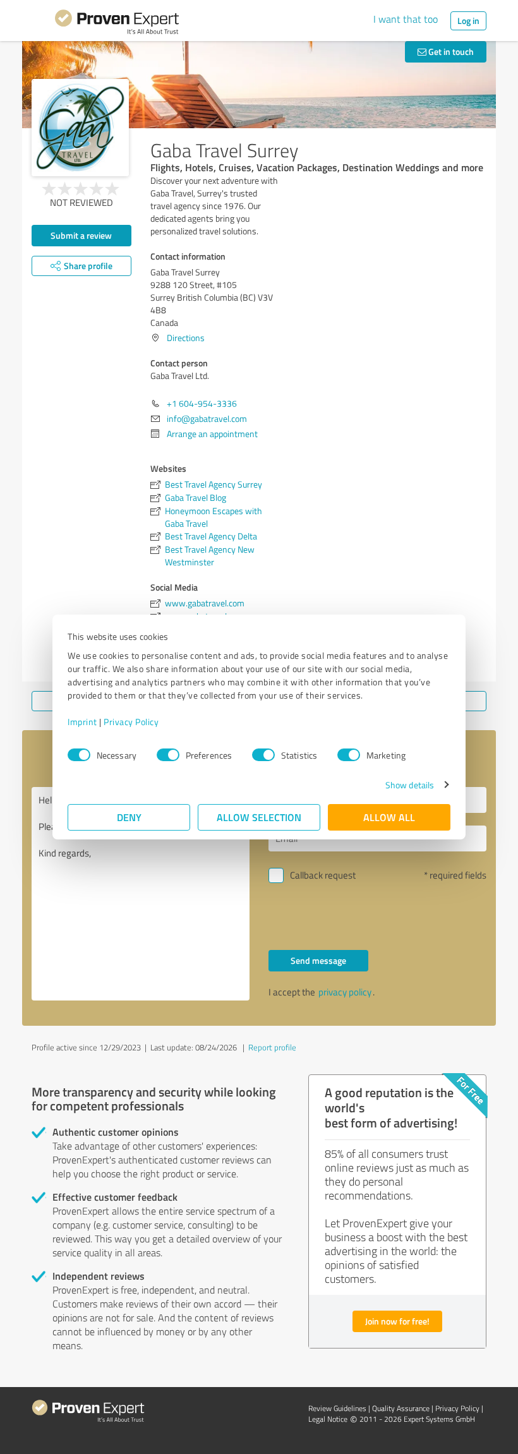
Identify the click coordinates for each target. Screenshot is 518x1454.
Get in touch (450, 51)
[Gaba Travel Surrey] (80, 127)
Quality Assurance (401, 1408)
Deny (129, 817)
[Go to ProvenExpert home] (117, 24)
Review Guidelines (337, 1408)
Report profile (272, 1047)
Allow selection (259, 817)
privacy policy (344, 992)
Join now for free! (397, 1321)
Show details (409, 785)
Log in (468, 21)
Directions (186, 338)
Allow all (389, 817)
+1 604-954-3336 (202, 403)
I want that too (405, 19)
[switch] (168, 754)
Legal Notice (327, 1419)
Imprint (82, 722)
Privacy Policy (131, 722)
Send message (318, 960)
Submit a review (81, 235)
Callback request (323, 875)
